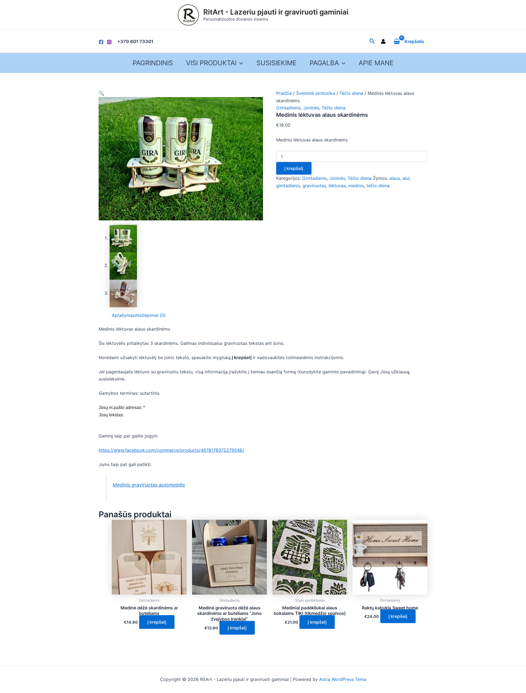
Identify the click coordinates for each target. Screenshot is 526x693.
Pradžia (284, 93)
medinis (356, 185)
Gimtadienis (288, 107)
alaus (394, 178)
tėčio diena (378, 185)
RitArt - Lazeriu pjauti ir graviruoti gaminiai (275, 12)
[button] (101, 93)
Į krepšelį (293, 168)
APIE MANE (376, 63)
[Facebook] (101, 41)
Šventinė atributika (315, 93)
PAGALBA (324, 63)
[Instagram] (109, 41)
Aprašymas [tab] (123, 315)
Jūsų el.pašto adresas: (122, 407)
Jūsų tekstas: (111, 415)
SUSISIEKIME (276, 63)
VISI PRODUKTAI (211, 63)
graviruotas (314, 185)
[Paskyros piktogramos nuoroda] (383, 41)
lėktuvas (337, 185)
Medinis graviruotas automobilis (149, 485)
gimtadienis (288, 185)
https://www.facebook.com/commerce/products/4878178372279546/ (171, 450)
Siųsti (104, 422)
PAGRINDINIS (153, 63)
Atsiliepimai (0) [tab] (150, 315)
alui (406, 178)
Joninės (311, 107)
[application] (239, 63)
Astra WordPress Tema (342, 679)
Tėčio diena (351, 93)
